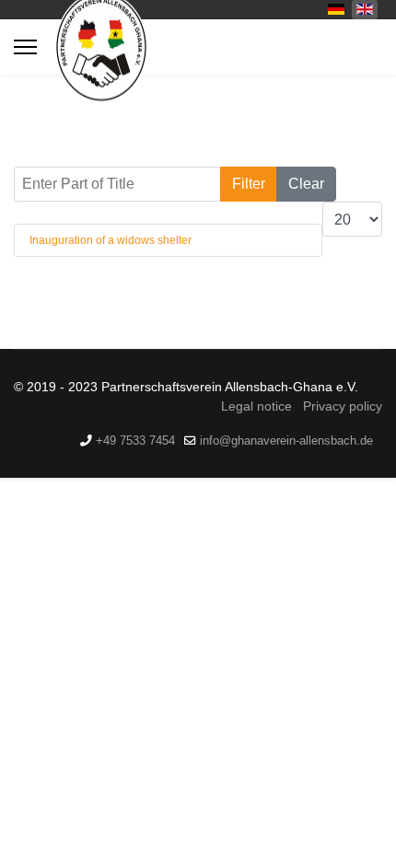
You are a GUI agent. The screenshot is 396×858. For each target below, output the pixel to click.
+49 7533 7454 (135, 441)
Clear (306, 183)
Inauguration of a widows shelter (110, 240)
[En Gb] (364, 8)
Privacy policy (342, 406)
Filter (248, 183)
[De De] (336, 8)
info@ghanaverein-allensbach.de (286, 441)
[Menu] (25, 47)
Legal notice (256, 406)
